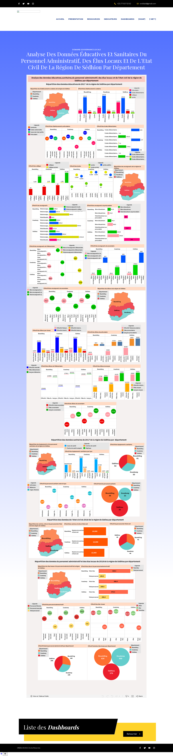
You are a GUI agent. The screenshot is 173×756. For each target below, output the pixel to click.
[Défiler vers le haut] (1, 755)
